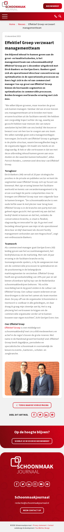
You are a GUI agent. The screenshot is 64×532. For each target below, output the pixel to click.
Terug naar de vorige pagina (33, 405)
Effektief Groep (12, 327)
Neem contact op (32, 510)
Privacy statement (40, 525)
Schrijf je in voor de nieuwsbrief (32, 441)
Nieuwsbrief (52, 6)
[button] (5, 15)
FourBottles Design (32, 528)
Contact (51, 525)
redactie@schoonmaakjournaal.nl (32, 502)
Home (12, 24)
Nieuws (21, 24)
